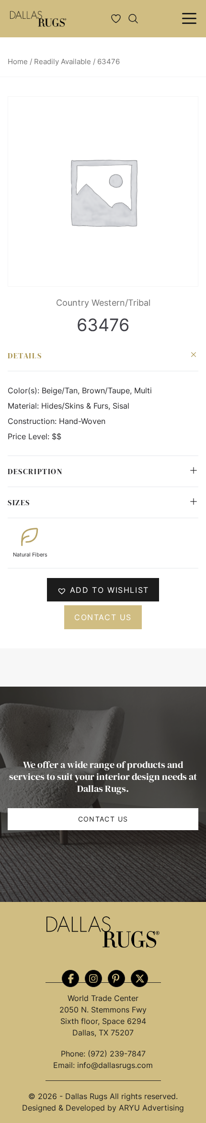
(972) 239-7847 (117, 1053)
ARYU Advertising (151, 1107)
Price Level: (30, 436)
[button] (103, 589)
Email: (65, 1065)
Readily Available (62, 61)
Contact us (103, 617)
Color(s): (25, 390)
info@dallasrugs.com (115, 1065)
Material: (24, 406)
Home (18, 61)
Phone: (74, 1053)
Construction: (33, 421)
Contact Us (103, 819)
